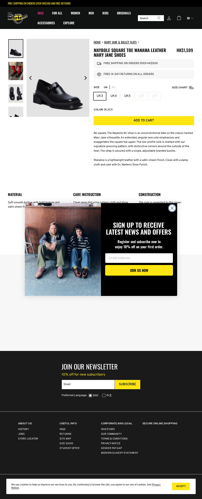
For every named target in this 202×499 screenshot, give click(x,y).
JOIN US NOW (139, 270)
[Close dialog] (172, 208)
